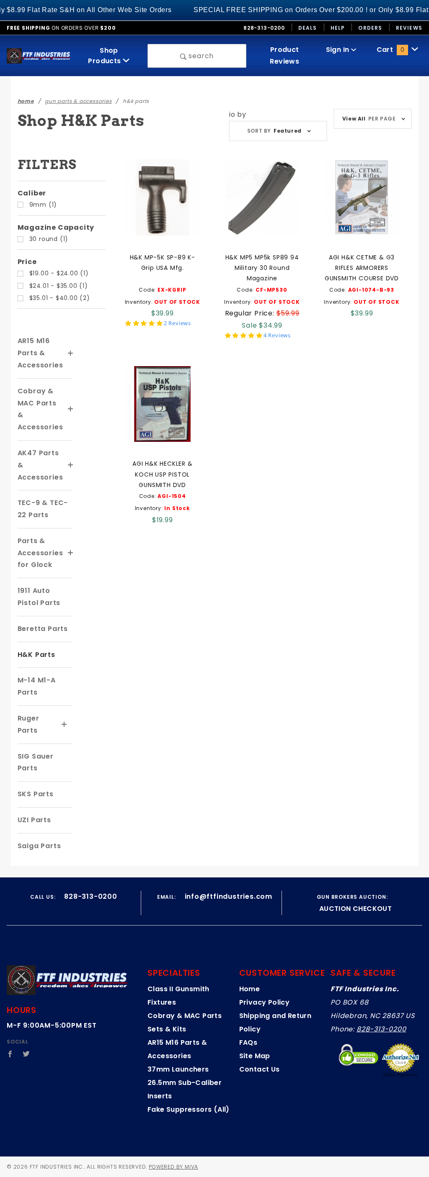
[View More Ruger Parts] (64, 724)
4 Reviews (277, 335)
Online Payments (400, 1075)
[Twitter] (26, 1054)
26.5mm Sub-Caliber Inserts (184, 1089)
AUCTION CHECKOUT (355, 908)
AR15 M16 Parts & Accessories (40, 353)
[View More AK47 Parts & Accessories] (71, 465)
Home (249, 989)
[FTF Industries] (38, 55)
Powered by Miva (173, 1166)
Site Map (254, 1056)
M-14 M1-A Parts (37, 686)
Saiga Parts (39, 846)
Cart (390, 49)
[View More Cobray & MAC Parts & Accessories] (71, 409)
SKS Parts (36, 794)
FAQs (248, 1042)
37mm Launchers (178, 1069)
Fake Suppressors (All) (188, 1109)
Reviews (409, 27)
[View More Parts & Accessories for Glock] (71, 553)
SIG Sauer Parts (36, 762)
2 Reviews (177, 323)
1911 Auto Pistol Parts (39, 597)
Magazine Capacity (56, 227)
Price (27, 262)
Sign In (338, 49)
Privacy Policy (264, 1002)
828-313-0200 (381, 1029)
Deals (307, 27)
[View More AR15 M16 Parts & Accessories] (71, 353)
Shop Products (105, 56)
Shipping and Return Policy (275, 1022)
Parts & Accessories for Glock (40, 553)
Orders (370, 27)
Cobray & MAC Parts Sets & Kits (184, 1022)
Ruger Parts (28, 724)
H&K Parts (36, 654)
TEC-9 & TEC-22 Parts (43, 509)
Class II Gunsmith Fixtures (178, 995)
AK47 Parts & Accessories (40, 465)
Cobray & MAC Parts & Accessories (40, 409)
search (200, 56)
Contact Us (259, 1069)
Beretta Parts (43, 628)
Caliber (32, 193)
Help (338, 27)
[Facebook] (10, 1054)
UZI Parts (34, 820)
